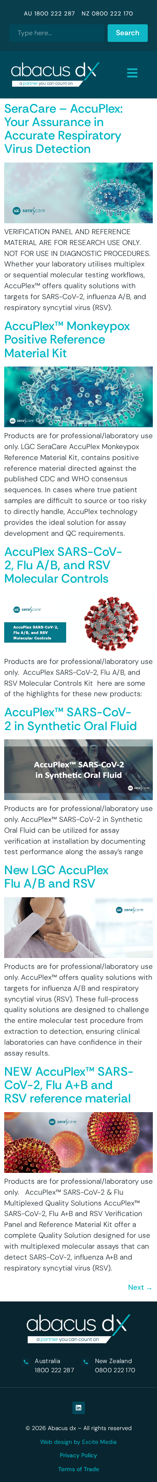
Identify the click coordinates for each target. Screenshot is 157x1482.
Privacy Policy (78, 1455)
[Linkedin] (78, 1408)
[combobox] (56, 33)
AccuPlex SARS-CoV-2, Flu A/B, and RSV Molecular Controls (63, 565)
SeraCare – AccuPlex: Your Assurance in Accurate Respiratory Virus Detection (63, 129)
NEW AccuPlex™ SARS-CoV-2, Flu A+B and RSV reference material (69, 1085)
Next (140, 1287)
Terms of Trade (78, 1469)
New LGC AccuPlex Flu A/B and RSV (56, 876)
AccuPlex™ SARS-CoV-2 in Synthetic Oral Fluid (70, 718)
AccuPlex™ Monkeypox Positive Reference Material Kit (67, 339)
